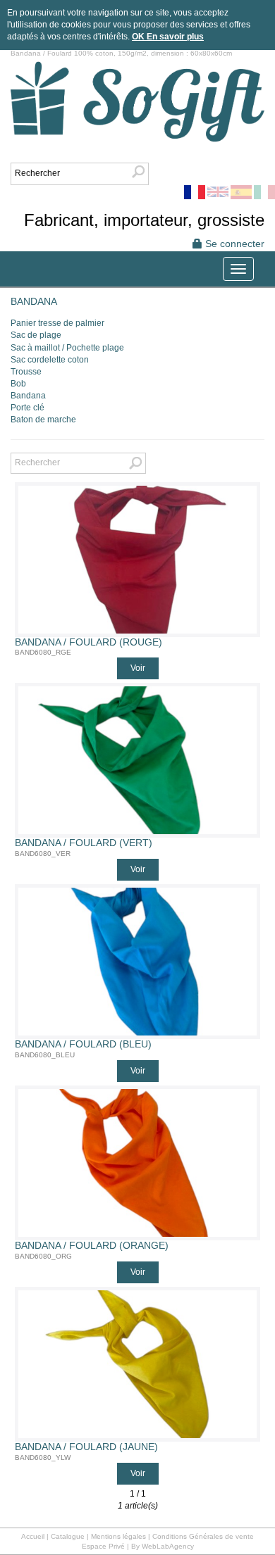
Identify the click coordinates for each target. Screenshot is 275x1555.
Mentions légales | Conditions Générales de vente (172, 1536)
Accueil (32, 1536)
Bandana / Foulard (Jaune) (86, 1447)
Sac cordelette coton (50, 360)
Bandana (28, 396)
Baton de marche (43, 419)
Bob (18, 384)
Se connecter (233, 243)
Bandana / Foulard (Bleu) (83, 1044)
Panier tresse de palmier (57, 323)
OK (139, 37)
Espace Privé (103, 1546)
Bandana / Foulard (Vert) (83, 843)
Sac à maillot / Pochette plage (67, 348)
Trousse (26, 372)
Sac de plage (36, 335)
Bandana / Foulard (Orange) (92, 1245)
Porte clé (27, 408)
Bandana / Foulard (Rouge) (88, 642)
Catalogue (68, 1536)
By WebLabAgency (162, 1546)
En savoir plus (175, 37)
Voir (137, 668)
